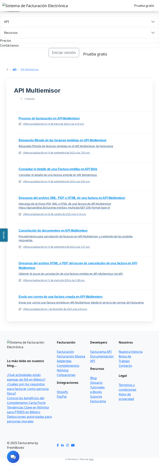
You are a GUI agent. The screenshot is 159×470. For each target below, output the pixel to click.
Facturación (65, 352)
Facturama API (100, 352)
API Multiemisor (30, 69)
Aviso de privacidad (126, 396)
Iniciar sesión (64, 52)
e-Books (96, 392)
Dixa (91, 459)
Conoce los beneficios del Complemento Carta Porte (26, 400)
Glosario (96, 382)
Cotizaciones (66, 375)
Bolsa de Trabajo (125, 358)
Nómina (62, 370)
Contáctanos (9, 45)
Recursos (11, 33)
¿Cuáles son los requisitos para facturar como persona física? (28, 389)
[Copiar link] (146, 85)
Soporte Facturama (98, 398)
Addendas (64, 361)
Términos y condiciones (127, 387)
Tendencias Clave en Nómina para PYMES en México (28, 409)
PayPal (62, 396)
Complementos (68, 365)
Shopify (62, 392)
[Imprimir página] (141, 85)
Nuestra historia (131, 352)
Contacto (125, 365)
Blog (93, 378)
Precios (5, 40)
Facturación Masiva (71, 356)
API (6, 22)
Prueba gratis (144, 5)
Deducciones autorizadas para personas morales (29, 419)
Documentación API (102, 358)
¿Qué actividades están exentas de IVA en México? (26, 377)
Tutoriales (97, 387)
